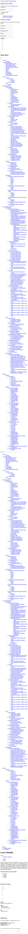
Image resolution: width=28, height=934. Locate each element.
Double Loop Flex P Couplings (17, 324)
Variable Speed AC (15, 100)
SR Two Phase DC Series (13, 168)
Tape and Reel (9, 74)
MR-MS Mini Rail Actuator (16, 281)
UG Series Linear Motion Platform (18, 275)
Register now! (15, 6)
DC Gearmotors (14, 124)
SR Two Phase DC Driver (16, 169)
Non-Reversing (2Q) (15, 152)
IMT (7, 83)
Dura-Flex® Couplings (15, 327)
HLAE (12, 205)
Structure (7, 68)
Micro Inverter (14, 140)
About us (8, 61)
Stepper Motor (11, 170)
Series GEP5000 (14, 399)
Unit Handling (14, 98)
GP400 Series (14, 393)
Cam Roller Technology (13, 241)
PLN (12, 184)
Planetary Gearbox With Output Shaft (16, 176)
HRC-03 (13, 402)
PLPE (12, 179)
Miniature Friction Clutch (13, 340)
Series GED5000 (14, 410)
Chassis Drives (14, 148)
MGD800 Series (14, 405)
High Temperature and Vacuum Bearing (19, 360)
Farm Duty (13, 96)
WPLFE (12, 199)
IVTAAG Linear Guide (16, 257)
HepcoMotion (8, 353)
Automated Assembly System (12, 67)
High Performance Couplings (14, 334)
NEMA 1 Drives (14, 149)
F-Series (12, 81)
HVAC (12, 95)
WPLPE (12, 195)
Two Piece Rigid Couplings (16, 347)
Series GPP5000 (14, 390)
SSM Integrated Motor (13, 166)
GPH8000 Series (14, 441)
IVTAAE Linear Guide (16, 255)
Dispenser (8, 71)
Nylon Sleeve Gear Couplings (14, 342)
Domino (7, 77)
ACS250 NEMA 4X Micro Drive (18, 129)
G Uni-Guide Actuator (15, 278)
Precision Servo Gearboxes (16, 114)
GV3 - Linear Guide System (17, 355)
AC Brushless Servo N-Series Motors (18, 107)
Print (4, 859)
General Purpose (14, 89)
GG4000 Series (14, 418)
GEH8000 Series (14, 443)
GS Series (13, 429)
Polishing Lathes (14, 119)
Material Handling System (11, 63)
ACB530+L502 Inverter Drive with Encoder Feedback (18, 136)
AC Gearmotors (14, 122)
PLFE (12, 186)
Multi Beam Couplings (15, 319)
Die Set (7, 69)
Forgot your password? (8, 15)
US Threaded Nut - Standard (17, 293)
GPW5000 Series (14, 419)
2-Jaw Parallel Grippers (13, 388)
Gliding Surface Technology (14, 260)
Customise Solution (7, 62)
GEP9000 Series (14, 397)
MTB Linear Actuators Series (17, 276)
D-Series (13, 79)
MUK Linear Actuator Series (17, 283)
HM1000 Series (14, 432)
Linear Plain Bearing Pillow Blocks (18, 220)
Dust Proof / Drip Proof (16, 385)
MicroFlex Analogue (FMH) (17, 145)
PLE (12, 177)
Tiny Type (13, 378)
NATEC (7, 161)
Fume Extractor (11, 82)
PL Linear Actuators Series (16, 277)
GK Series (13, 417)
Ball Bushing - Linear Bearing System (19, 371)
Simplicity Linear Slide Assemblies (18, 279)
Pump (12, 93)
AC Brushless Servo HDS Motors (18, 113)
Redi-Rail (13, 242)
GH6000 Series (14, 438)
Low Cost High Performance (17, 381)
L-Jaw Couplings (14, 329)
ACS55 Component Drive (16, 126)
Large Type (13, 383)
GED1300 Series (14, 411)
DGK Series (13, 420)
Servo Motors (11, 106)
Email (4, 860)
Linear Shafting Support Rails (17, 213)
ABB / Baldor (9, 86)
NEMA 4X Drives (15, 150)
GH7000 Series (14, 440)
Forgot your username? (8, 17)
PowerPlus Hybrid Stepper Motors (18, 172)
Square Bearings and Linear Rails (18, 222)
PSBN (12, 182)
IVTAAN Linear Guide (16, 252)
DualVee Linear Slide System (17, 361)
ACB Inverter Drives (15, 138)
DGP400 (13, 449)
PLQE (12, 178)
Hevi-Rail (13, 249)
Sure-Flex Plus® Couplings (16, 328)
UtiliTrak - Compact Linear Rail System (19, 364)
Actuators (10, 270)
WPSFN (12, 200)
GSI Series (13, 431)
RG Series (13, 426)
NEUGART (8, 175)
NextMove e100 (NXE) (16, 155)
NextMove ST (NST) (15, 160)
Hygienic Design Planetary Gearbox (15, 204)
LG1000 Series (14, 424)
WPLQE (13, 193)
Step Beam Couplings (15, 321)
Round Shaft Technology (13, 209)
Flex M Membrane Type (16, 338)
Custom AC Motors (15, 102)
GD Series (13, 406)
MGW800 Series (14, 414)
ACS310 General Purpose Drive (17, 131)
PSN (12, 183)
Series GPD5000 (14, 404)
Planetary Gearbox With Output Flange (16, 185)
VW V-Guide (14, 248)
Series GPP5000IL (15, 396)
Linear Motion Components (14, 354)
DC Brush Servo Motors (16, 112)
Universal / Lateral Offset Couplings (18, 333)
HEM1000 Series (14, 433)
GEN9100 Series (14, 434)
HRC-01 (13, 445)
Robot (4, 374)
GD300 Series (14, 407)
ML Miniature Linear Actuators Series (19, 274)
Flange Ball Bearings (15, 219)
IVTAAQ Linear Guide (16, 256)
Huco (7, 317)
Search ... (2, 451)
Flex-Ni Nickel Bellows (16, 339)
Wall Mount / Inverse (15, 384)
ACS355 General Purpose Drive (17, 132)
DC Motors (10, 103)
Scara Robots (11, 376)
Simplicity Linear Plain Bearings (17, 210)
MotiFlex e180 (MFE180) (16, 146)
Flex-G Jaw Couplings (15, 325)
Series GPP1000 (14, 389)
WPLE (12, 192)
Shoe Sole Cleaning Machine (12, 75)
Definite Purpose (14, 97)
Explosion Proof (14, 92)
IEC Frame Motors (15, 99)
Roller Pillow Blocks (15, 224)
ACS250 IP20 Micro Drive (16, 128)
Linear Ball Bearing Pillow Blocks (18, 221)
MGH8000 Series (14, 436)
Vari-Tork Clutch (14, 341)
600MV (10, 84)
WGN (12, 203)
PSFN (12, 188)
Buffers (12, 118)
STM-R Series (14, 164)
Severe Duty (13, 90)
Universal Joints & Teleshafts (14, 348)
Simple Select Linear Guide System (18, 356)
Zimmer (7, 386)
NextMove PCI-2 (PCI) (16, 157)
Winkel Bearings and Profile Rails (18, 362)
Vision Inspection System (11, 66)
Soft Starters (13, 139)
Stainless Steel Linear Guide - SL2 (18, 357)
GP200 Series (14, 395)
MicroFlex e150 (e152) (15, 142)
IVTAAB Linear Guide (16, 254)
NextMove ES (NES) (15, 159)
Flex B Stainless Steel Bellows (17, 335)
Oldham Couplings (15, 332)
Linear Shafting (14, 214)
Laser (4, 76)
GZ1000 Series (14, 413)
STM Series (13, 163)
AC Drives (10, 125)
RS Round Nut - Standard (16, 290)
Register (2, 38)
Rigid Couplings (11, 345)
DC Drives (10, 147)
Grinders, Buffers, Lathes (13, 116)
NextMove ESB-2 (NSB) (16, 156)
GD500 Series (14, 447)
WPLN (12, 196)
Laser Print (10, 78)
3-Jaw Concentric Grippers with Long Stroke (17, 446)
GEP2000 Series (14, 400)
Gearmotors (10, 121)
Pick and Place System (10, 64)
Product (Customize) (7, 856)
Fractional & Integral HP (16, 104)
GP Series (13, 392)
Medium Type (14, 382)
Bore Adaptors (11, 350)
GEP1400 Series (14, 398)
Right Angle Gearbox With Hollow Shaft (16, 202)
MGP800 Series (14, 391)
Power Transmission (7, 206)
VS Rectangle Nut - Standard (17, 297)
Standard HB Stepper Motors (17, 171)
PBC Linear (8, 207)
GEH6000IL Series (15, 442)
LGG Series (13, 425)
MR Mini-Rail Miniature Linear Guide (19, 261)
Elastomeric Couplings (13, 326)
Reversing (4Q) (14, 153)
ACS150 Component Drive (16, 127)
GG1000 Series (14, 415)
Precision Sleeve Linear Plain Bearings (19, 212)
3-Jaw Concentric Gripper (13, 403)
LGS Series (13, 422)
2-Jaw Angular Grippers (13, 412)
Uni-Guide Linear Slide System (17, 267)
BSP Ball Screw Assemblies (16, 372)
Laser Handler (9, 73)
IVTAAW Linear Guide (16, 253)
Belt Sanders (13, 120)
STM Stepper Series (12, 162)
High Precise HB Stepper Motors (18, 174)
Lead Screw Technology (13, 285)
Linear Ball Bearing (15, 211)
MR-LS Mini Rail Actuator (16, 284)
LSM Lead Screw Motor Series (17, 282)
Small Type (13, 379)
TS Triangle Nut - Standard (16, 286)
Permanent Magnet (15, 105)
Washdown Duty (14, 91)
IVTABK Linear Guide (16, 259)
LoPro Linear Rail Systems (16, 363)
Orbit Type (13, 377)
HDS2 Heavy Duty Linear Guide (18, 358)
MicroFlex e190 (14, 141)
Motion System (6, 85)
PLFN (12, 189)
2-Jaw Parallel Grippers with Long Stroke (16, 435)
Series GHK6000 (14, 439)
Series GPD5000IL (15, 408)
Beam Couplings (11, 318)
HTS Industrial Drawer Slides (17, 365)
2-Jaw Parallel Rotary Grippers (14, 448)
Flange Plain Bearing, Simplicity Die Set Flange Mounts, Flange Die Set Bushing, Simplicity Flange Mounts (18, 217)
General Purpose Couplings (14, 331)
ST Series (13, 427)
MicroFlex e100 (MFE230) (16, 143)
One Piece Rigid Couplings (16, 346)
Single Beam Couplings (16, 320)
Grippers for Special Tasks (13, 421)
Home (4, 60)
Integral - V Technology (13, 250)
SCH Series (13, 428)
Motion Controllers (12, 154)
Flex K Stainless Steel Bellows (17, 336)
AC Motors (10, 88)
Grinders (13, 117)
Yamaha (7, 375)
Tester (7, 70)
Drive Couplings (11, 322)
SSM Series (13, 167)
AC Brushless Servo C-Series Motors (18, 109)
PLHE (12, 181)
